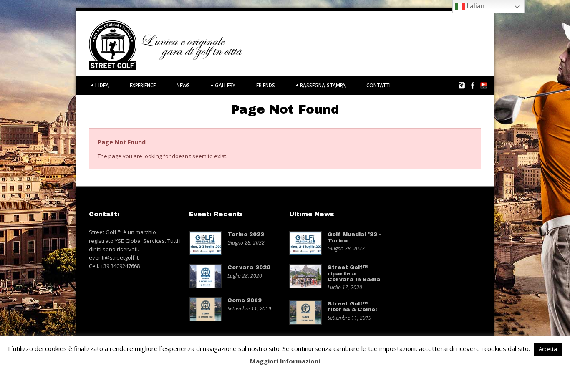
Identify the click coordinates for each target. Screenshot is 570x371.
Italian (474, 6)
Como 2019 (244, 300)
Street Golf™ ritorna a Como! (352, 307)
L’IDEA (100, 85)
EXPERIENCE (143, 85)
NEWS (183, 85)
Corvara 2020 (248, 267)
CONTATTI (378, 85)
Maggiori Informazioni (285, 361)
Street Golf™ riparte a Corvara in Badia (354, 274)
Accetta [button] (548, 349)
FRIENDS (265, 85)
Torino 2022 (245, 234)
